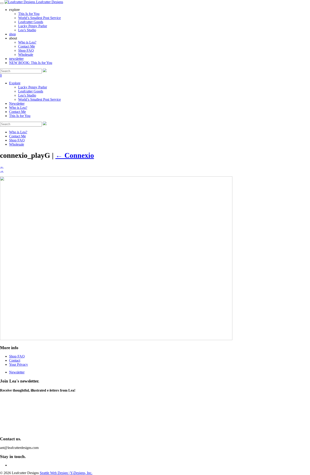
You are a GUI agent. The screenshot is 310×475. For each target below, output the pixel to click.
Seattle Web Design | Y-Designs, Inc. (66, 473)
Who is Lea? (27, 42)
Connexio (74, 155)
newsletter (16, 59)
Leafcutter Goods (30, 91)
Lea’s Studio (27, 95)
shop (12, 34)
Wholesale (25, 54)
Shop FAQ (26, 50)
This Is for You (19, 116)
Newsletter (17, 103)
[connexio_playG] (116, 339)
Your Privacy (18, 364)
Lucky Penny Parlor (32, 87)
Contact (14, 360)
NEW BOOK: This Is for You (30, 63)
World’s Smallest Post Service (39, 99)
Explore (14, 83)
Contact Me (26, 46)
